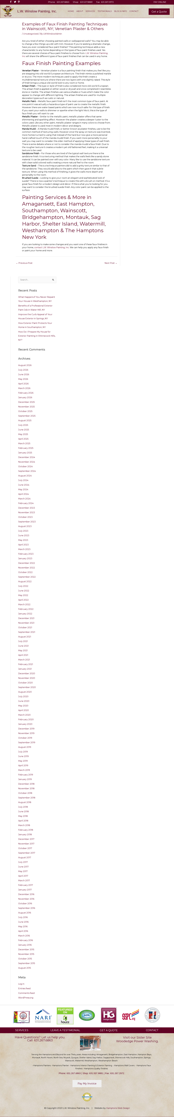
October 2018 (25, 793)
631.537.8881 (86, 2)
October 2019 (25, 738)
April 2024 (23, 494)
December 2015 (26, 949)
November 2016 (26, 899)
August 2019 (24, 747)
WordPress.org (25, 997)
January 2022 (25, 613)
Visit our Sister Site (137, 1037)
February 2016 (25, 940)
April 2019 (23, 765)
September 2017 (26, 853)
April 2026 (23, 383)
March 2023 (24, 549)
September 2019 (26, 742)
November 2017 (26, 844)
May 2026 (23, 379)
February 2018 (25, 830)
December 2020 (26, 673)
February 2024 (26, 503)
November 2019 (26, 733)
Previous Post (24, 263)
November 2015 (26, 954)
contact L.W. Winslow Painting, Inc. (51, 247)
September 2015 (26, 963)
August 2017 (24, 857)
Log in (21, 984)
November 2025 (26, 406)
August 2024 (25, 475)
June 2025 (23, 429)
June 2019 (23, 756)
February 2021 (25, 664)
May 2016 (23, 926)
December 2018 (26, 784)
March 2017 (24, 880)
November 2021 (26, 623)
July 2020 (23, 696)
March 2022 (24, 604)
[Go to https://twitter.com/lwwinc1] (14, 2)
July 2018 (23, 807)
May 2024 (23, 489)
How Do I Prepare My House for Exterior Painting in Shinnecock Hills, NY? (36, 336)
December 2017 (26, 839)
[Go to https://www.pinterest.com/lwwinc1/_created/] (18, 2)
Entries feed (24, 988)
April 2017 (23, 876)
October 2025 (25, 411)
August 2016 (24, 913)
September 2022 (27, 577)
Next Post (111, 263)
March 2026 (24, 388)
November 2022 (26, 567)
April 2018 (23, 821)
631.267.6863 (63, 2)
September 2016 (26, 908)
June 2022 (23, 590)
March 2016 (24, 936)
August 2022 (25, 581)
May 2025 (23, 434)
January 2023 (25, 558)
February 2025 (25, 448)
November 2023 (26, 512)
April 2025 (23, 439)
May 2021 (23, 650)
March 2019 (24, 770)
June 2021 (23, 646)
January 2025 (25, 452)
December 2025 (26, 402)
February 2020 (26, 719)
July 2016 (23, 917)
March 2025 (24, 443)
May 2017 (23, 871)
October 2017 (25, 848)
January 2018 (25, 834)
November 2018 (26, 788)
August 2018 (24, 802)
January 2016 (25, 945)
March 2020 (24, 715)
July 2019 (23, 752)
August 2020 (25, 692)
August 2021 (24, 636)
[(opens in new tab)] (43, 1015)
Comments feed (26, 993)
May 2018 (23, 816)
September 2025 (27, 416)
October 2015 (25, 959)
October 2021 (25, 627)
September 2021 (26, 632)
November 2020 (26, 678)
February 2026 (25, 393)
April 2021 (23, 655)
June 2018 (23, 811)
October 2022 (25, 572)
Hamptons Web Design (118, 1108)
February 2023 (26, 554)
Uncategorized (30, 34)
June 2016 (23, 922)
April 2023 (23, 544)
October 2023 (25, 517)
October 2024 (25, 466)
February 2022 (26, 609)
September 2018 (26, 798)
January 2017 (25, 890)
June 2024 (23, 485)
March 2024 (24, 498)
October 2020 (25, 682)
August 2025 (24, 420)
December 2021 (26, 618)
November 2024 (26, 462)
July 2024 (23, 480)
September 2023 (27, 521)
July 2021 (23, 641)
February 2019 (25, 775)
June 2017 (23, 867)
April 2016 (23, 931)
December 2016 (26, 894)
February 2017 (25, 885)
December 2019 (26, 729)
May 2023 (23, 540)
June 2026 (23, 374)
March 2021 (24, 659)
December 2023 (26, 508)
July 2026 (23, 370)
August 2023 (25, 526)
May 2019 (23, 761)
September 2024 (27, 471)
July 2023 (23, 531)
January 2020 (25, 724)
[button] (159, 11)
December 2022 (26, 563)
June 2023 (23, 535)
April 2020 (23, 710)
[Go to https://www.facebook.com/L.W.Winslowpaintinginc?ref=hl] (10, 2)
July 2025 (23, 425)
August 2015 (24, 968)
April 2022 (23, 600)
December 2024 (26, 457)
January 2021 (25, 669)
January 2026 (25, 397)
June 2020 (23, 701)
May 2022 (23, 595)
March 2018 (24, 825)
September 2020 (27, 687)
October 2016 (25, 903)
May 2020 (23, 705)
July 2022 (23, 586)
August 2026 (24, 365)
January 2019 (25, 779)
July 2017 (23, 862)
